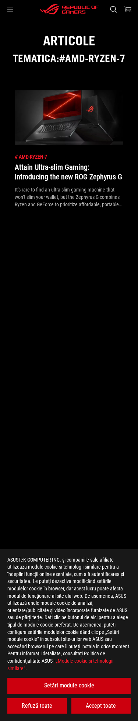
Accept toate (101, 705)
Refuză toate (37, 705)
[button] (10, 9)
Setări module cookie (69, 685)
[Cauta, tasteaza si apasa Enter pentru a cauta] (113, 9)
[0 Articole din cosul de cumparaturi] (127, 9)
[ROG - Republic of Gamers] (69, 9)
